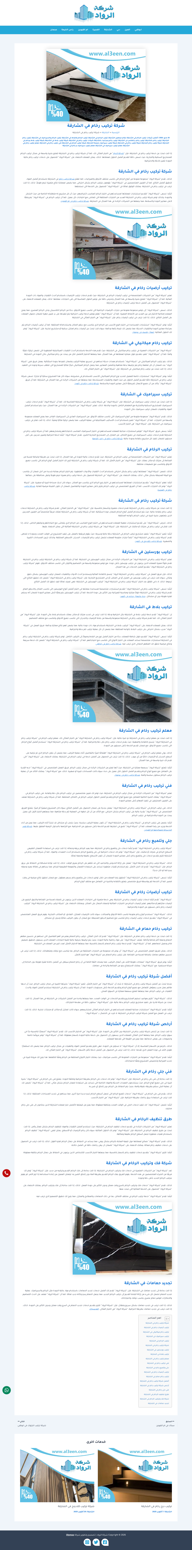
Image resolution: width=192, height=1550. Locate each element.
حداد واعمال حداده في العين (132, 597)
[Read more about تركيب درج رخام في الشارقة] (135, 1475)
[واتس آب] (6, 1390)
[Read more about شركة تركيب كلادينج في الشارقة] (57, 1475)
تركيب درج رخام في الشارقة (156, 1506)
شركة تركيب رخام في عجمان (127, 775)
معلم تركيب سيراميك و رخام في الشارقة (79, 146)
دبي (118, 30)
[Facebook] (105, 1542)
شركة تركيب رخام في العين (86, 384)
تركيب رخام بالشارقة (153, 141)
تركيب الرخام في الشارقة (98, 138)
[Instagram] (87, 1542)
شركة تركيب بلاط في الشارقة (56, 141)
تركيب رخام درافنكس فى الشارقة (131, 141)
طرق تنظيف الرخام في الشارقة (156, 1395)
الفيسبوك (94, 1309)
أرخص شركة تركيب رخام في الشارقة (154, 1386)
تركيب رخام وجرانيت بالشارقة (106, 141)
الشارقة (108, 30)
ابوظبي (138, 30)
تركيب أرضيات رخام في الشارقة (156, 1328)
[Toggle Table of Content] (166, 1318)
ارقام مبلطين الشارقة (117, 138)
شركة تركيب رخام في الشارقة (129, 143)
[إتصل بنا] (6, 1173)
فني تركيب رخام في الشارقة (50, 143)
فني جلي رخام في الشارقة (159, 1390)
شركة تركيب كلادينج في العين (148, 542)
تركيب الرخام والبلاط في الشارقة (75, 138)
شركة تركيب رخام (67, 179)
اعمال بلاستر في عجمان (143, 332)
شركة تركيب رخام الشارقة (152, 143)
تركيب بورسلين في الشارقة (158, 1350)
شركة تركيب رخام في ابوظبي (108, 644)
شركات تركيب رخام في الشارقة (81, 141)
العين (127, 30)
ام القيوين (83, 30)
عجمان (53, 30)
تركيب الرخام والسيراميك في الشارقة (46, 138)
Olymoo (70, 1535)
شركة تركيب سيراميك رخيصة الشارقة (102, 143)
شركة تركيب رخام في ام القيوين (74, 201)
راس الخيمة (68, 30)
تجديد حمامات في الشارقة (158, 1404)
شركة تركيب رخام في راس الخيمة (107, 439)
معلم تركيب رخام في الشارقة (157, 1359)
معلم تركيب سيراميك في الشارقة (109, 146)
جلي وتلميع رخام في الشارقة (157, 1368)
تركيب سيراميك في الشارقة (157, 1337)
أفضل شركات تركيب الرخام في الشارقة (142, 138)
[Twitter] (96, 1542)
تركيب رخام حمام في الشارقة (157, 1377)
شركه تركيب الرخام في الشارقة (74, 143)
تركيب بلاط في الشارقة (160, 1354)
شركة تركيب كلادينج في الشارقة (76, 1506)
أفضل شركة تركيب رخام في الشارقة (154, 1381)
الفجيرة (96, 30)
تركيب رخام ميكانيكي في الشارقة (156, 1332)
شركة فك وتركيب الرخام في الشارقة (154, 1399)
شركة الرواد (118, 154)
